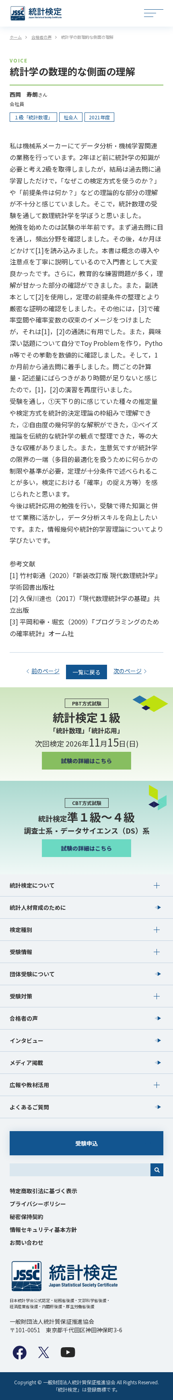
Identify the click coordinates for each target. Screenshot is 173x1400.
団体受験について (32, 974)
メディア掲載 (26, 1063)
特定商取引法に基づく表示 (43, 1191)
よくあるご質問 (29, 1107)
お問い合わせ (26, 1242)
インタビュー (26, 1040)
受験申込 (86, 1143)
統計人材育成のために (38, 907)
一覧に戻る (86, 672)
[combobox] (80, 1169)
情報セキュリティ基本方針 (43, 1229)
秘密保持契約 (26, 1217)
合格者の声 (24, 1018)
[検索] (156, 1169)
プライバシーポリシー (38, 1204)
